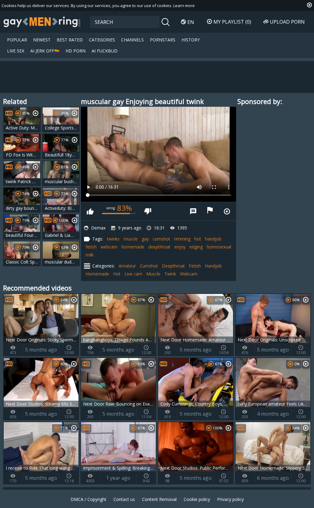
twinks (113, 239)
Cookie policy (197, 499)
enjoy (180, 247)
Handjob (213, 266)
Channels (132, 40)
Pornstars (162, 40)
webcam (109, 247)
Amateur (127, 266)
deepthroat (159, 247)
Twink (170, 274)
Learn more (184, 5)
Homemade (97, 274)
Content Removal (159, 499)
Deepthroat (173, 266)
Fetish (195, 266)
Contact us (124, 499)
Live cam (133, 274)
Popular (17, 40)
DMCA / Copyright (88, 499)
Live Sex (15, 51)
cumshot (161, 239)
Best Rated (70, 40)
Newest (42, 40)
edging (196, 247)
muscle (131, 239)
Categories (102, 40)
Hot (117, 274)
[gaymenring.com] (42, 21)
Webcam (188, 274)
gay (145, 239)
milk (90, 255)
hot (197, 239)
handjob (213, 239)
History (191, 40)
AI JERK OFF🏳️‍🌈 (44, 51)
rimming (182, 239)
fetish (91, 247)
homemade (132, 247)
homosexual (219, 247)
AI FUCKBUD (104, 51)
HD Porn (76, 51)
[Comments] (193, 211)
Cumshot (149, 266)
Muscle (153, 274)
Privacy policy (230, 499)
